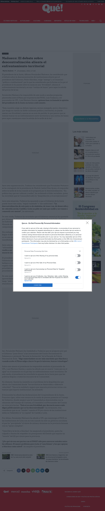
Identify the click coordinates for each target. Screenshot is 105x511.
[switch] (78, 255)
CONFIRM (38, 285)
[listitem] (52, 251)
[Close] (88, 223)
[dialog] (52, 255)
